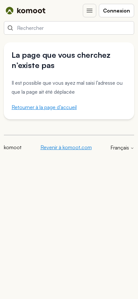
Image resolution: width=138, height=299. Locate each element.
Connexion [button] (116, 10)
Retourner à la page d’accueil (44, 107)
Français (120, 147)
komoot (13, 147)
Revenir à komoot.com (66, 147)
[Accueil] (25, 10)
